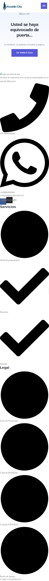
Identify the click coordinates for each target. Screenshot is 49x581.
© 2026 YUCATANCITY (10, 579)
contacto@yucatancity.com (12, 195)
